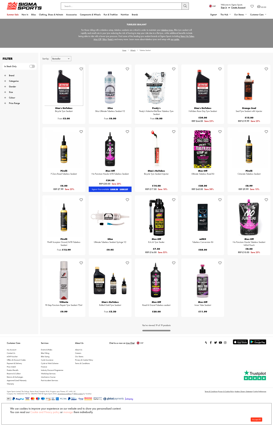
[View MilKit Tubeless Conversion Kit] (202, 217)
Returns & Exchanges (15, 377)
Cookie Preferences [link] (259, 391)
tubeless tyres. (167, 29)
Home (124, 50)
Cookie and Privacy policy (45, 412)
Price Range (14, 103)
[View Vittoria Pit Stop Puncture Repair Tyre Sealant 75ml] (63, 280)
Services (44, 343)
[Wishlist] (252, 6)
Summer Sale (13, 14)
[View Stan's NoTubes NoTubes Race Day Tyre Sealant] (202, 86)
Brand (11, 75)
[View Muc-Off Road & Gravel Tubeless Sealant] (156, 280)
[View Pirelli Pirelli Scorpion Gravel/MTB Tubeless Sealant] (63, 217)
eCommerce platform (65, 394)
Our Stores (79, 356)
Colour (12, 97)
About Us (79, 343)
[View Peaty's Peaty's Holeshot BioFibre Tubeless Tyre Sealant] (156, 86)
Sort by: (46, 58)
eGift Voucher (12, 356)
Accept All (256, 419)
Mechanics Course (48, 377)
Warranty (10, 383)
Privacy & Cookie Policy (84, 360)
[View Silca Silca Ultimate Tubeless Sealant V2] (110, 86)
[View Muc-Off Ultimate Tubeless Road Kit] (202, 149)
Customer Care (13, 343)
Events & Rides (46, 349)
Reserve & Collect (13, 373)
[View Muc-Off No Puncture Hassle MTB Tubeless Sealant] (110, 149)
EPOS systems (78, 394)
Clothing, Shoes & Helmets (51, 14)
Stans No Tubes (187, 36)
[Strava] (206, 342)
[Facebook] (210, 342)
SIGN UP (124, 189)
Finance (44, 366)
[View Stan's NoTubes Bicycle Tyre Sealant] (63, 86)
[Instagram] (225, 342)
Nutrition (125, 14)
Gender (12, 86)
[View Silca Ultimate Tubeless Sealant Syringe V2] (110, 217)
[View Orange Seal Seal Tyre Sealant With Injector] (249, 86)
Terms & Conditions (82, 363)
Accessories (71, 14)
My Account (11, 349)
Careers (78, 353)
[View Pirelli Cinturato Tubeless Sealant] (249, 149)
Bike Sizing (45, 356)
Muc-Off (97, 39)
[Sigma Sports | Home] (24, 6)
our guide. (175, 39)
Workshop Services (48, 373)
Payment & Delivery (14, 363)
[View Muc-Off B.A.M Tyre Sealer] (156, 217)
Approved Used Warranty (16, 380)
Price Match (11, 366)
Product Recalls (12, 370)
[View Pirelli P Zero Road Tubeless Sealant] (63, 149)
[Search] (185, 6)
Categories (14, 80)
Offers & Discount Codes (16, 360)
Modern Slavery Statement (244, 391)
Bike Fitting (45, 353)
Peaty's (111, 39)
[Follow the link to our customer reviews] (255, 375)
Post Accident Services (49, 380)
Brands (135, 14)
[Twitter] (215, 342)
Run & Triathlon (111, 14)
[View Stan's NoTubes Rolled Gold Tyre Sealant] (110, 280)
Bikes (33, 14)
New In (25, 14)
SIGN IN (114, 189)
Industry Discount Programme (52, 370)
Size (11, 92)
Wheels (133, 50)
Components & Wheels (90, 14)
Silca (104, 39)
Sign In (224, 7)
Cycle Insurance (47, 360)
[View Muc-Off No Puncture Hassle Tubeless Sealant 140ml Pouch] (249, 217)
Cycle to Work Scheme (49, 363)
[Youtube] (220, 342)
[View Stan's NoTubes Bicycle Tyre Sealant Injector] (156, 149)
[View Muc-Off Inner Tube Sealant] (202, 280)
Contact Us (11, 353)
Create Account (238, 7)
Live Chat (130, 343)
